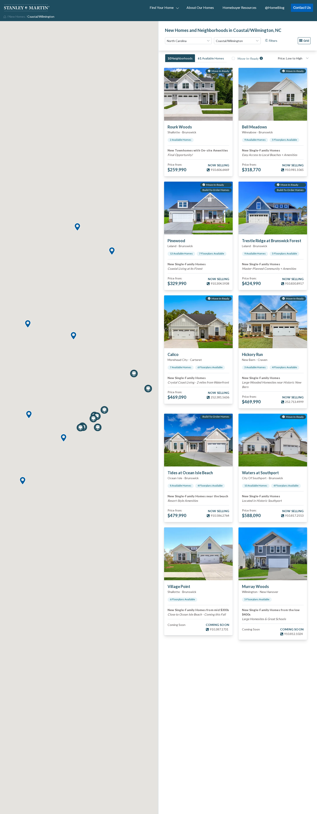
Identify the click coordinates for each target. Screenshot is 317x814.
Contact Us (302, 7)
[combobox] (188, 40)
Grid (306, 41)
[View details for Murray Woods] (273, 553)
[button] (27, 324)
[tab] (180, 58)
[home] (4, 16)
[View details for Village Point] (198, 553)
